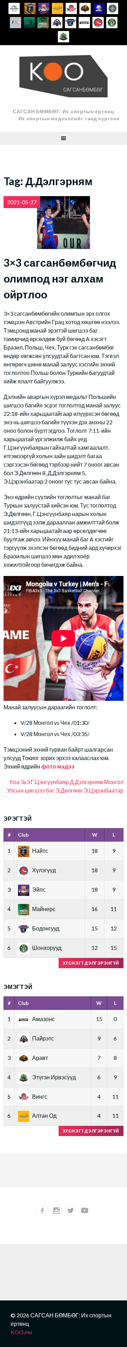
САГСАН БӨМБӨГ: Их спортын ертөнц (63, 111)
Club (23, 835)
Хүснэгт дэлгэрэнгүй (91, 963)
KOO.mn (21, 1332)
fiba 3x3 (20, 781)
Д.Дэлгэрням (86, 781)
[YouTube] (84, 1210)
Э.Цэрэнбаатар (103, 790)
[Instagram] (56, 1210)
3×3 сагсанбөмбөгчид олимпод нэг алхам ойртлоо (60, 278)
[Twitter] (70, 1210)
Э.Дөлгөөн (69, 790)
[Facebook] (42, 1210)
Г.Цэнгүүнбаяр (50, 781)
